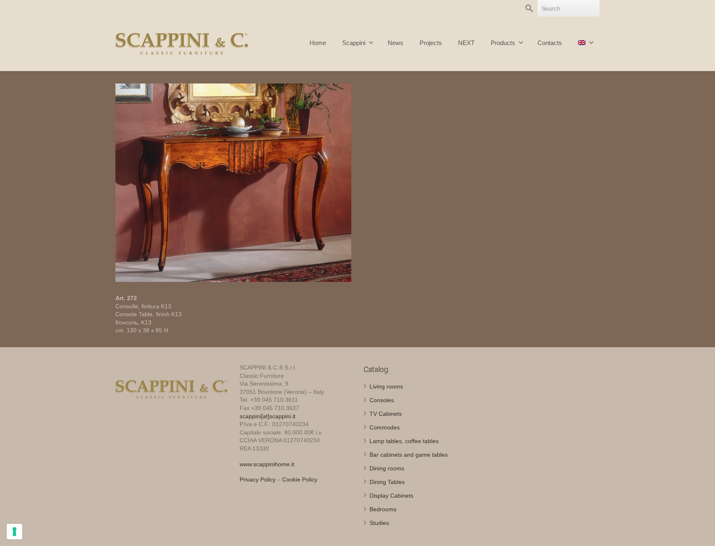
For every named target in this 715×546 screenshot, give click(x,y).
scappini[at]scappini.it (267, 416)
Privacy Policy (258, 479)
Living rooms (386, 386)
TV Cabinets (385, 413)
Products (503, 42)
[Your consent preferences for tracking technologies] (14, 531)
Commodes (384, 427)
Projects (431, 42)
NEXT (466, 42)
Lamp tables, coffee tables (404, 441)
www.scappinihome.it (267, 464)
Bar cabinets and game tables (408, 454)
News (395, 42)
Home (318, 42)
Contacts (549, 42)
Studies (379, 523)
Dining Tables (387, 482)
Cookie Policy (299, 479)
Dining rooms (386, 468)
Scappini (353, 42)
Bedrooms (382, 509)
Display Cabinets (391, 495)
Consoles (381, 400)
